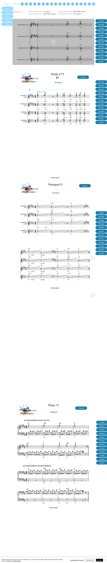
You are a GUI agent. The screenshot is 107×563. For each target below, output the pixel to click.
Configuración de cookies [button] (77, 560)
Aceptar (99, 560)
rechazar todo (90, 560)
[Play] (30, 90)
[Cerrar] (105, 560)
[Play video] (53, 42)
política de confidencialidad (13, 561)
